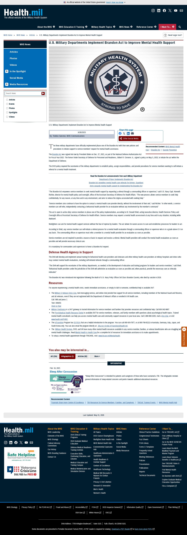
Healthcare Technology (101, 469)
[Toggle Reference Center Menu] (155, 27)
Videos (13, 64)
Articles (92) (82, 356)
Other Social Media (131, 138)
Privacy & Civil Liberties (102, 482)
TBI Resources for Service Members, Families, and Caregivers (110, 402)
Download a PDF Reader (121, 529)
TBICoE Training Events (146, 402)
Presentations (144, 464)
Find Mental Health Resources (169, 471)
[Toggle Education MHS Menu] (86, 27)
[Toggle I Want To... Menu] (173, 27)
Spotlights (13, 112)
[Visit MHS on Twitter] (170, 11)
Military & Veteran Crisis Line (65, 293)
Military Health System (63, 329)
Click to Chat (56, 306)
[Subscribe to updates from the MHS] (181, 11)
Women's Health (99, 493)
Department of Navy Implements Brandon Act (116, 179)
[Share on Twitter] (124, 133)
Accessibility (80, 507)
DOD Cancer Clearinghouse (103, 436)
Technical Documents (147, 475)
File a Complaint (168, 486)
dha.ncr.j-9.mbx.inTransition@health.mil (112, 326)
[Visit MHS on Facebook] (164, 11)
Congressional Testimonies (149, 436)
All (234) (54, 356)
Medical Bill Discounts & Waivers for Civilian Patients (102, 476)
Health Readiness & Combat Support (100, 460)
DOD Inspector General (111, 507)
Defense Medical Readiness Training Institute (81, 448)
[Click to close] (184, 329)
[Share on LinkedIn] (128, 133)
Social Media (16, 77)
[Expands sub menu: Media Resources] (6, 84)
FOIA (94, 507)
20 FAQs (77, 322)
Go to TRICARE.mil (169, 432)
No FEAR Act (44, 507)
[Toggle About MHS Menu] (54, 27)
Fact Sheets (143, 439)
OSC (107, 512)
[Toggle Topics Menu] (114, 27)
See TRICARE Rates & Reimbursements (170, 464)
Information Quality (134, 507)
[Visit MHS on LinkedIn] (158, 11)
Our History (52, 449)
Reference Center (144, 27)
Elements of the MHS (56, 436)
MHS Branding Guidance (57, 453)
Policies (142, 460)
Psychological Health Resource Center (69, 313)
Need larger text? (175, 35)
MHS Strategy (53, 439)
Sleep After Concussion (63, 371)
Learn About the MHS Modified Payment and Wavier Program (170, 451)
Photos (13, 58)
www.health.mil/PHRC (59, 319)
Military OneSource (58, 309)
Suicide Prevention (170, 150)
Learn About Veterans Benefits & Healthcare (170, 458)
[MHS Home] (20, 437)
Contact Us (52, 457)
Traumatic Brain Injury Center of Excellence (67, 402)
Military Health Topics (101, 27)
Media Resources (19, 84)
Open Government (154, 507)
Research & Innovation (101, 485)
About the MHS (44, 27)
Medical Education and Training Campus (79, 463)
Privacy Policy (27, 507)
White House (94, 512)
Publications (143, 468)
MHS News (124, 27)
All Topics (97, 432)
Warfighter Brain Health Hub (103, 439)
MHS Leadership (54, 432)
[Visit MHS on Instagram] (153, 11)
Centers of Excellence (101, 465)
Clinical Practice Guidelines (149, 432)
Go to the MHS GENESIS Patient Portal (171, 443)
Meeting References (146, 457)
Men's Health (98, 489)
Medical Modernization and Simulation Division (80, 470)
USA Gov (78, 512)
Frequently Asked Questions (145, 451)
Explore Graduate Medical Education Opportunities (171, 481)
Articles (14, 51)
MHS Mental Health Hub (168, 402)
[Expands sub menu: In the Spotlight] (6, 71)
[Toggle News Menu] (131, 27)
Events (11, 104)
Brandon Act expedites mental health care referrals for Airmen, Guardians (116, 182)
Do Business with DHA (170, 476)
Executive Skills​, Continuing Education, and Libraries (80, 456)
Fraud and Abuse (62, 507)
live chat (165, 316)
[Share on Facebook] (120, 133)
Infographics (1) (67, 356)
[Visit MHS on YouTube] (175, 11)
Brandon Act (155, 150)
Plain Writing (172, 507)
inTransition (59, 322)
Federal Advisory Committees (54, 444)
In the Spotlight (18, 71)
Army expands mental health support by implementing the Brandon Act (116, 186)
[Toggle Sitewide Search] (180, 27)
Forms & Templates (146, 447)
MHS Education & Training (71, 27)
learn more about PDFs (143, 529)
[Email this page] (132, 133)
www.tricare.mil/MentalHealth (109, 336)
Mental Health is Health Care (86, 332)
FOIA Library (144, 443)
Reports (142, 471)
